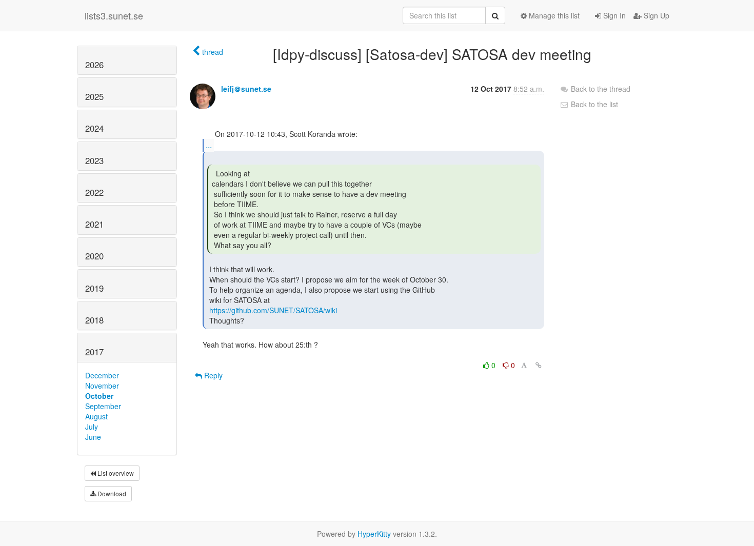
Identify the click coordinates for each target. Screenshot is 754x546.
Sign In (613, 15)
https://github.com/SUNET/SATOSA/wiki (273, 310)
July (91, 426)
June (93, 437)
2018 (94, 320)
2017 (94, 352)
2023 (94, 160)
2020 (94, 256)
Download (111, 493)
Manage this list (553, 15)
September (103, 406)
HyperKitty (374, 534)
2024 (94, 128)
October (99, 396)
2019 (94, 288)
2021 (94, 224)
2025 (94, 96)
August (96, 416)
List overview (115, 473)
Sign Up (655, 15)
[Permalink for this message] (538, 365)
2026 (94, 64)
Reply (212, 375)
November (102, 385)
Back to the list (593, 104)
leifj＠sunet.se (246, 89)
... (209, 145)
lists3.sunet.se (114, 15)
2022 (94, 192)
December (102, 375)
